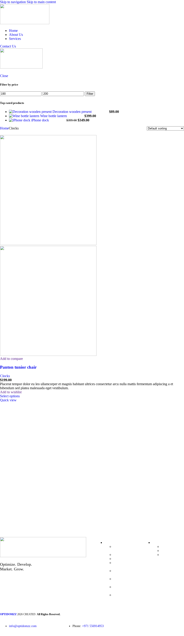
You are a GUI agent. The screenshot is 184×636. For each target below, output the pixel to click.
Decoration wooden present (72, 112)
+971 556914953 (93, 626)
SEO (116, 554)
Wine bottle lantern (54, 116)
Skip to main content (41, 2)
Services (167, 554)
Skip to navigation (13, 2)
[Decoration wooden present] (31, 112)
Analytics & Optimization (122, 597)
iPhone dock (40, 120)
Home (4, 128)
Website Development (122, 573)
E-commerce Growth (122, 565)
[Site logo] (24, 23)
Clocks (5, 376)
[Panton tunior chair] (48, 244)
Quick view (8, 400)
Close (4, 76)
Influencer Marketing (120, 589)
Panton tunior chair (18, 367)
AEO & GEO (123, 559)
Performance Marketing (122, 548)
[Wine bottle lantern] (24, 116)
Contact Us (8, 46)
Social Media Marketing (122, 581)
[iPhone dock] (20, 120)
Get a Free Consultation (23, 510)
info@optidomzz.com (23, 626)
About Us (168, 550)
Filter (90, 93)
